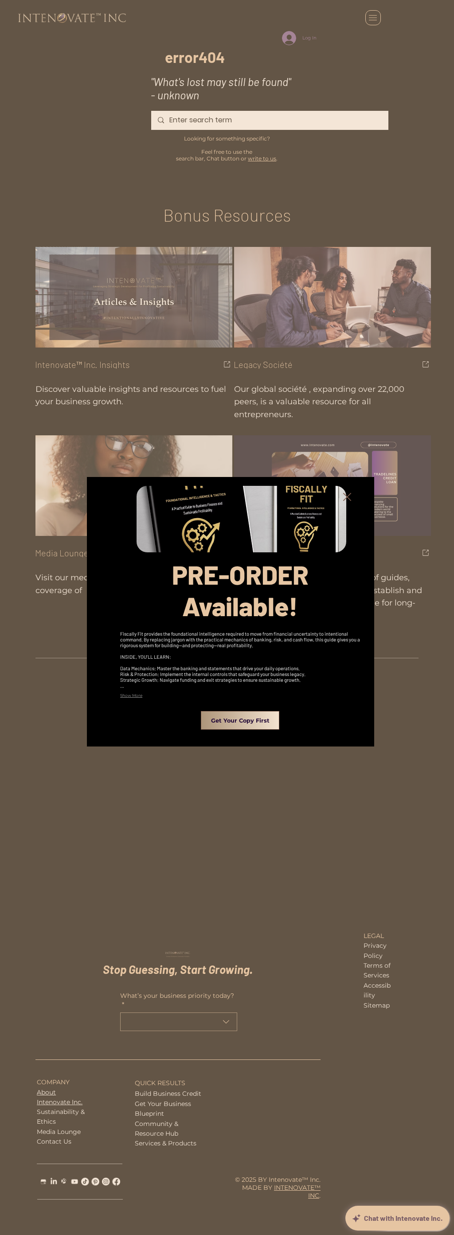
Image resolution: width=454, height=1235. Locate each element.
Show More (131, 695)
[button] (347, 497)
